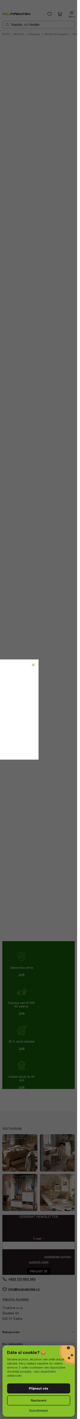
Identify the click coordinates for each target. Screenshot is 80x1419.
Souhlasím (38, 1388)
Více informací (38, 1410)
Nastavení (38, 1400)
